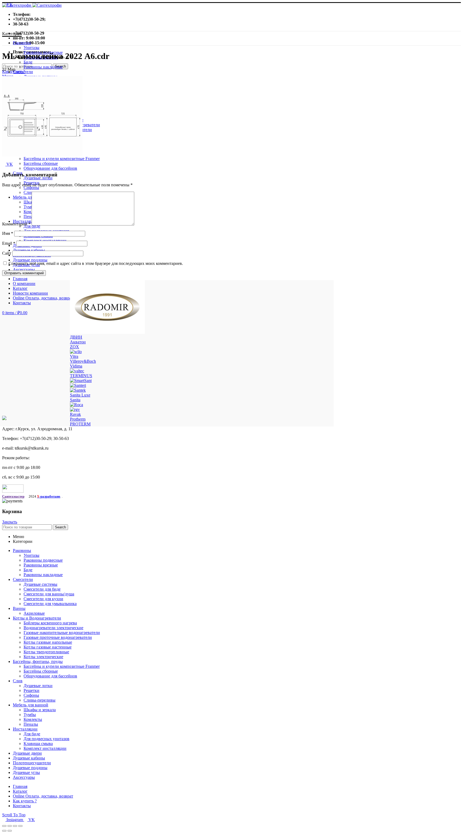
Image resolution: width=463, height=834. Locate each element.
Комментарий (16, 224)
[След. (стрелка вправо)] (10, 831)
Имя (7, 233)
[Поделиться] (10, 826)
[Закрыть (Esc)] (4, 826)
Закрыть (9, 522)
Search (60, 527)
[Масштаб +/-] (20, 826)
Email (8, 243)
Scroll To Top (13, 815)
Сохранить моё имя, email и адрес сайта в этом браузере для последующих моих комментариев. (96, 263)
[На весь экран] (15, 826)
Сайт (6, 253)
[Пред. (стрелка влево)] (4, 831)
